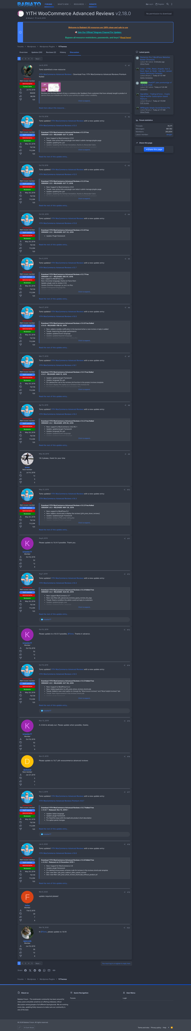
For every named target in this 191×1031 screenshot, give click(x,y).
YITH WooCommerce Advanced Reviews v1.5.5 (58, 125)
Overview (23, 52)
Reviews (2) (51, 52)
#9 (129, 454)
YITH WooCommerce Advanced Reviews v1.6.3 (58, 498)
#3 (129, 166)
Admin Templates (146, 78)
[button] (54, 4)
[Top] (168, 1028)
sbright (169, 134)
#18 (128, 844)
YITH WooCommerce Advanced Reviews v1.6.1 (57, 365)
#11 (128, 539)
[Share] (125, 65)
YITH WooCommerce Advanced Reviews (55, 74)
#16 (128, 757)
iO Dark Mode (29, 1028)
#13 (128, 630)
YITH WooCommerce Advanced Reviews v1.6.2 (58, 414)
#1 (129, 65)
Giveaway (144, 89)
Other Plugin (144, 64)
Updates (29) (36, 52)
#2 (129, 117)
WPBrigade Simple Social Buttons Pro (155, 108)
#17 (128, 792)
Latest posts (144, 52)
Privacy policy (156, 1028)
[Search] (167, 4)
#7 (129, 356)
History (63, 52)
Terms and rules (143, 1028)
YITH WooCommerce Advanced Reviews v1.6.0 (58, 316)
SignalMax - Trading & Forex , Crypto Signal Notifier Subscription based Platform (155, 96)
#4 (129, 214)
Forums (72, 998)
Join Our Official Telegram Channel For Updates (99, 32)
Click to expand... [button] (84, 101)
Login (125, 998)
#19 (128, 892)
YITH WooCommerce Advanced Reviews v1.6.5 (58, 674)
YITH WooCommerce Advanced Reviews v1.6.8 (58, 853)
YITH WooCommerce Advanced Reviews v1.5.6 (58, 223)
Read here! (125, 37)
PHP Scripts (144, 103)
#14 (128, 665)
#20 (128, 928)
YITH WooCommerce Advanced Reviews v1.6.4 (58, 583)
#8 (129, 405)
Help (164, 1028)
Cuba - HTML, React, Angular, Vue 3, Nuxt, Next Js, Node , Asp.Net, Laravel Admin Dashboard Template (156, 71)
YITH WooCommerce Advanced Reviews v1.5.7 (58, 267)
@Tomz (71, 634)
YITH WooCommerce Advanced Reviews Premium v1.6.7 (61, 801)
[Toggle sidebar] (171, 4)
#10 (128, 490)
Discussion (74, 52)
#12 (128, 574)
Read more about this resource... (52, 108)
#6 (129, 308)
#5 (129, 259)
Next (37, 59)
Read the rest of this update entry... (53, 157)
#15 (128, 721)
